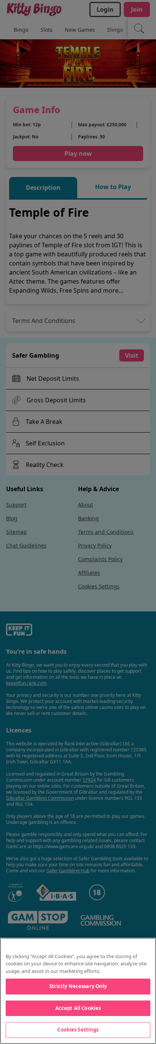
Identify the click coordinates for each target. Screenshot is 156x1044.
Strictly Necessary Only (78, 986)
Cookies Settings (77, 1029)
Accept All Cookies (78, 1008)
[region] (78, 991)
